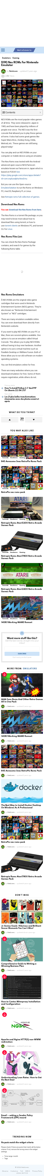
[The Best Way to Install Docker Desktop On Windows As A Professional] (22, 791)
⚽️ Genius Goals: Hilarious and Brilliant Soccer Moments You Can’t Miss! (21, 927)
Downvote (33, 419)
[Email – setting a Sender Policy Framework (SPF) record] (22, 1101)
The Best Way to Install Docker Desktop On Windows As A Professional (21, 806)
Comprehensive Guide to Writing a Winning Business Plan (18, 965)
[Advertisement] (22, 23)
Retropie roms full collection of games (22, 197)
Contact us (14, 1171)
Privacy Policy (37, 1171)
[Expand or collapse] (40, 112)
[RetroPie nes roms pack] (22, 478)
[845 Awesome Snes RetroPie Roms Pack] (22, 447)
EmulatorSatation (8, 188)
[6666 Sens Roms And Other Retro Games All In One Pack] (22, 685)
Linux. (10, 229)
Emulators (14, 458)
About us (5, 1171)
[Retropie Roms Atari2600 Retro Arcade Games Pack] (22, 575)
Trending (4, 901)
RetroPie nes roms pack (13, 492)
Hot (4, 674)
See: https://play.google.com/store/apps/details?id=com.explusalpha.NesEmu (21, 175)
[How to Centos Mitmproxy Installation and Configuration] (22, 987)
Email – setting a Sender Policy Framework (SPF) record (17, 1116)
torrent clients (11, 225)
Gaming (22, 458)
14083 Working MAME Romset (16, 622)
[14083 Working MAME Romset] (22, 608)
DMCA (27, 1171)
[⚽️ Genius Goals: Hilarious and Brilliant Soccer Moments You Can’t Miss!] (22, 911)
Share (4, 82)
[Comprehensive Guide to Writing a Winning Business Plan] (22, 949)
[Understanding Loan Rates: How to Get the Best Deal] (22, 1063)
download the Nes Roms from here (25, 209)
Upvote (9, 419)
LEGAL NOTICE (22, 1173)
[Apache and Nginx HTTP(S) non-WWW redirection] (22, 1025)
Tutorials (5, 458)
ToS (21, 1171)
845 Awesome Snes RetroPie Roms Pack (21, 461)
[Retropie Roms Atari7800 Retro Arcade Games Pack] (22, 542)
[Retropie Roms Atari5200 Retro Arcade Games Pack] (22, 508)
